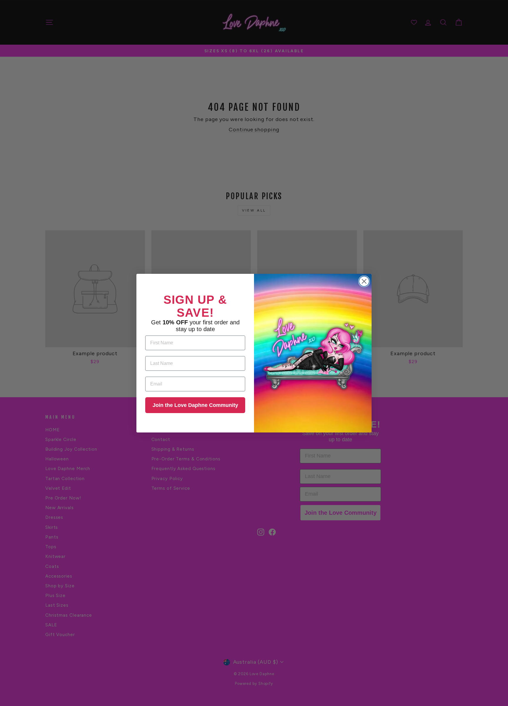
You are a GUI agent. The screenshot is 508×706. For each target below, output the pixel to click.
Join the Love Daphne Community (195, 405)
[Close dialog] (364, 281)
